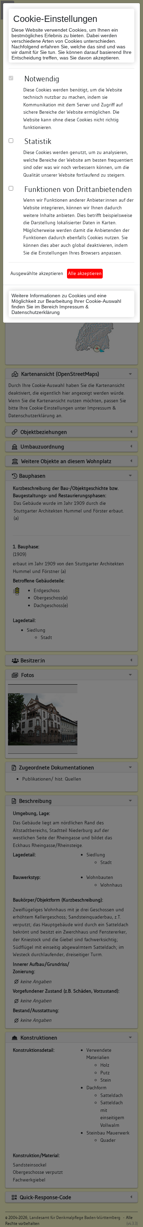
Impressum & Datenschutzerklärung (50, 309)
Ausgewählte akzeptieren (36, 273)
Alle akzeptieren (85, 273)
